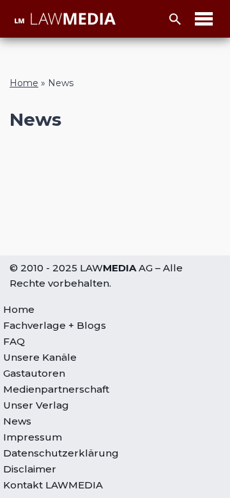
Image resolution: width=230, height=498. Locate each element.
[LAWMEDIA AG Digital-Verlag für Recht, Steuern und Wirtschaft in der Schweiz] (64, 19)
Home (24, 83)
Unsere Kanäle (40, 357)
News (17, 421)
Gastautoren (34, 373)
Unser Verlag (36, 405)
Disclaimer (29, 469)
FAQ (14, 341)
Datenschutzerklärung (61, 453)
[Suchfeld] (175, 19)
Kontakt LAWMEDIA (53, 485)
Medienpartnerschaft (56, 389)
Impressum (32, 437)
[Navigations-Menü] (203, 18)
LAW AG (116, 268)
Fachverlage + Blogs (54, 325)
